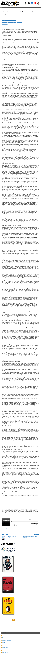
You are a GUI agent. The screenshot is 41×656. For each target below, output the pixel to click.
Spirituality (4, 650)
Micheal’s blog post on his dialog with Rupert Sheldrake (12, 22)
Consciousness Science (6, 640)
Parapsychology (5, 647)
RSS (7, 530)
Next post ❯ (36, 534)
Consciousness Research (6, 638)
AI (2, 635)
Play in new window (8, 528)
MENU (1, 7)
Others (3, 645)
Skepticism (4, 649)
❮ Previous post (5, 534)
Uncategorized (5, 652)
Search (2, 618)
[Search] (13, 620)
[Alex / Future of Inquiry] (38, 3)
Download (15, 528)
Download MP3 (5, 24)
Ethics (3, 642)
